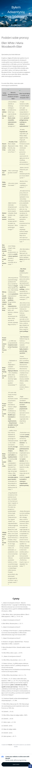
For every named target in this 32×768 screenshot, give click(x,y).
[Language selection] (30, 14)
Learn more (16, 764)
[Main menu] (2, 14)
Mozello (10, 744)
